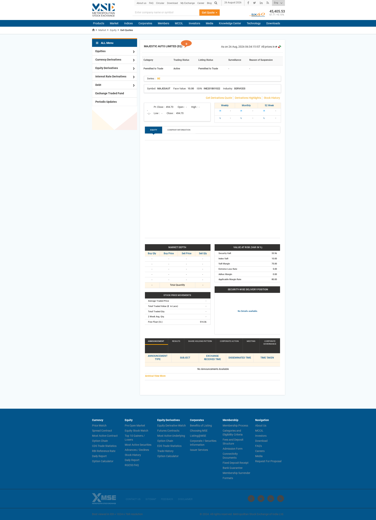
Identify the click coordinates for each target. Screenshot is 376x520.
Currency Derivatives (108, 59)
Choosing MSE (199, 430)
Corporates (145, 23)
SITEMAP (151, 499)
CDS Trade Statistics (104, 445)
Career (200, 3)
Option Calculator (102, 461)
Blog (209, 3)
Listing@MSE (198, 435)
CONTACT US (133, 499)
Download (172, 3)
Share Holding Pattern (200, 341)
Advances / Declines (137, 449)
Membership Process (235, 425)
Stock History (272, 97)
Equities (100, 51)
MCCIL (179, 23)
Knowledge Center (230, 23)
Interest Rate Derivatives (110, 76)
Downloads (273, 23)
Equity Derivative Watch (171, 425)
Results (176, 341)
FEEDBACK (167, 499)
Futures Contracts (168, 430)
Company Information (178, 130)
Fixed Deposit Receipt (236, 462)
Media (209, 23)
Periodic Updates (106, 101)
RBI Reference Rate (103, 451)
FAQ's (258, 445)
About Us (260, 425)
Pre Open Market (135, 425)
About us (141, 3)
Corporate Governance (269, 342)
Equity (113, 30)
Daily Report (99, 456)
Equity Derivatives (106, 68)
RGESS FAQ (132, 465)
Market (114, 23)
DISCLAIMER (185, 499)
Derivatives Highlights (248, 97)
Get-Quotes (126, 30)
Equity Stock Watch (136, 430)
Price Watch (99, 425)
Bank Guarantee (232, 467)
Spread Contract (102, 430)
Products (98, 23)
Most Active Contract (105, 435)
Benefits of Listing (201, 425)
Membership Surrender (236, 473)
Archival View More (155, 376)
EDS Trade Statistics (169, 445)
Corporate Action (229, 341)
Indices (128, 23)
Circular (160, 3)
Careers (260, 451)
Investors (194, 23)
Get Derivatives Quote (219, 97)
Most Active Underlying (171, 435)
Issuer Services (199, 449)
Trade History (165, 451)
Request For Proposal (268, 461)
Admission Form (232, 448)
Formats (228, 478)
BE (158, 78)
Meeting (251, 341)
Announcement (156, 341)
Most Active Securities (138, 444)
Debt (98, 84)
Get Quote (208, 12)
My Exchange (188, 3)
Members (163, 23)
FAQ (151, 3)
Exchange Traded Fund (109, 93)
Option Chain (100, 440)
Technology (254, 23)
